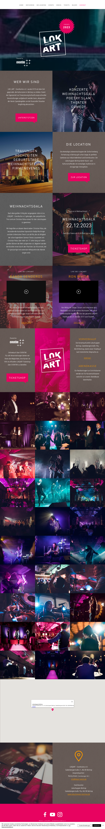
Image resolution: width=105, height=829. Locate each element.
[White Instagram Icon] (60, 814)
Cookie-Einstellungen (84, 825)
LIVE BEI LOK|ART (79, 272)
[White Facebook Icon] (45, 814)
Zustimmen (97, 825)
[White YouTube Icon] (52, 814)
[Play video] (26, 292)
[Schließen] (103, 825)
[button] (17, 406)
